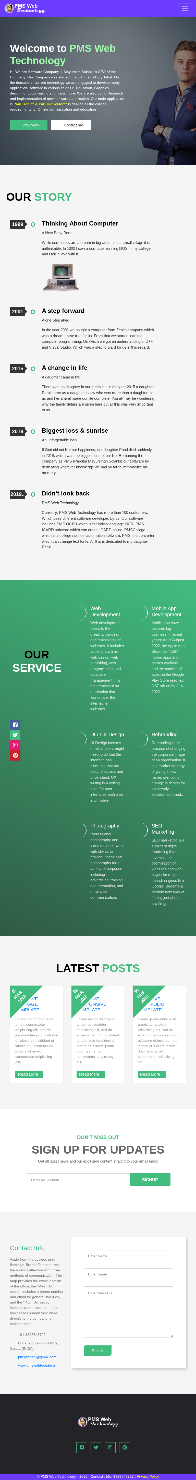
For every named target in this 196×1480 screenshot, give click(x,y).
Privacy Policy (148, 1476)
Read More (28, 1074)
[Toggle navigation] (185, 8)
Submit (98, 1350)
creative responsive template (91, 1004)
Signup (150, 1180)
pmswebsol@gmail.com (37, 1357)
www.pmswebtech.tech (36, 1365)
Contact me (73, 125)
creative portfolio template (151, 1004)
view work (31, 125)
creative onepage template (27, 1004)
